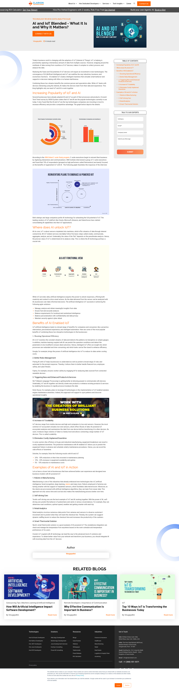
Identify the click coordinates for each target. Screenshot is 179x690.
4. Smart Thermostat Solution (128, 104)
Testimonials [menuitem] (76, 650)
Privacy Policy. (80, 675)
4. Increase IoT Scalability (127, 84)
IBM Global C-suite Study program (57, 157)
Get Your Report (17, 10)
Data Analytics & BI (62, 19)
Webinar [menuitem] (75, 644)
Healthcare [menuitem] (98, 641)
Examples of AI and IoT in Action (127, 92)
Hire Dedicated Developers (89, 4)
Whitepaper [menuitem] (76, 647)
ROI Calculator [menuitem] (77, 656)
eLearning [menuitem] (98, 656)
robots (67, 484)
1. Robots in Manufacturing (127, 95)
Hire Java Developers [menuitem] (35, 647)
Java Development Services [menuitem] (59, 644)
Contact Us (143, 4)
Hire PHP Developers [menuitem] (35, 650)
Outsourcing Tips (13, 603)
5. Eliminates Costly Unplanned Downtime (129, 88)
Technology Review (42, 19)
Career (128, 4)
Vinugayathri (37, 41)
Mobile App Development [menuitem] (58, 641)
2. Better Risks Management (128, 77)
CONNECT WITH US (43, 34)
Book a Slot (147, 10)
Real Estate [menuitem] (98, 650)
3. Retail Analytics (124, 101)
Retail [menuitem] (96, 647)
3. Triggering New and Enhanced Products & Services (129, 80)
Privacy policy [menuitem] (33, 665)
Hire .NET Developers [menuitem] (35, 644)
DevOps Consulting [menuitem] (56, 647)
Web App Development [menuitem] (58, 637)
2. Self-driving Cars (125, 98)
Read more (52, 615)
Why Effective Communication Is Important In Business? (84, 608)
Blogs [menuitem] (74, 637)
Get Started (97, 10)
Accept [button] (118, 685)
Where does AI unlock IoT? (125, 68)
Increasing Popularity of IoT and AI (128, 65)
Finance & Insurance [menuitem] (101, 637)
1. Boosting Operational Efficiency (129, 74)
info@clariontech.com (130, 658)
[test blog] (31, 586)
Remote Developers (72, 603)
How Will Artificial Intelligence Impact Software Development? (29, 608)
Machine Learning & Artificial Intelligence (38, 603)
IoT (123, 603)
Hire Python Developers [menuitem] (36, 641)
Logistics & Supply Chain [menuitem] (102, 653)
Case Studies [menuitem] (77, 641)
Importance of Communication (94, 603)
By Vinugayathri (12, 615)
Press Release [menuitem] (77, 653)
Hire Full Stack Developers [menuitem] (37, 637)
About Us (71, 4)
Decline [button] (127, 685)
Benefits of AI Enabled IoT (125, 71)
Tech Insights (118, 4)
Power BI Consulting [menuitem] (57, 650)
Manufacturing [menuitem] (99, 644)
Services (106, 4)
